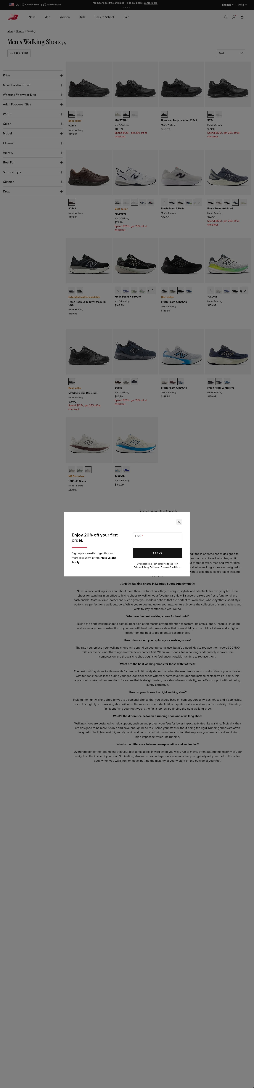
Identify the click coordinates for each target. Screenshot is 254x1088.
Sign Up (157, 552)
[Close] (179, 522)
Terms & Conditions (170, 567)
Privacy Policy (149, 567)
